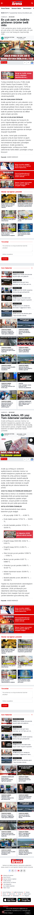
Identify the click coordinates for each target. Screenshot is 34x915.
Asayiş (21, 383)
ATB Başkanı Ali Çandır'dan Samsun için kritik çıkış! (8, 386)
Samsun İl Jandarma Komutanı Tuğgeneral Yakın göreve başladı (22, 307)
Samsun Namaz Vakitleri (9, 879)
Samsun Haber (16, 8)
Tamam (27, 913)
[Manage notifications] (3, 912)
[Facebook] (9, 870)
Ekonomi (11, 17)
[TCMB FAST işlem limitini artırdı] (25, 214)
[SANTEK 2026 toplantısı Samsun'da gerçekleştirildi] (8, 788)
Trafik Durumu (7, 880)
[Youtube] (18, 870)
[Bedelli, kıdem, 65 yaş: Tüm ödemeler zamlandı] (17, 447)
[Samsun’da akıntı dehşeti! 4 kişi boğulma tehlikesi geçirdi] (25, 359)
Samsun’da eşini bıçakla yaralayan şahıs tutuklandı (17, 13)
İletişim (28, 892)
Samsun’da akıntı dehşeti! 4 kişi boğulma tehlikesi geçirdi (25, 368)
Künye (4, 894)
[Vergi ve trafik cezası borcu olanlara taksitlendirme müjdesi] (8, 227)
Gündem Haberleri (18, 272)
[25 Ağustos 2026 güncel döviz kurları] (8, 214)
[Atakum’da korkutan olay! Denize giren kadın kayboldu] (8, 341)
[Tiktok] (21, 870)
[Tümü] (32, 268)
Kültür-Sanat (27, 894)
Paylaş (5, 62)
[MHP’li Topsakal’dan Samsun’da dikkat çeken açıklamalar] (25, 341)
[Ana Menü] (2, 3)
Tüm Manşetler (7, 884)
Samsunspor (27, 8)
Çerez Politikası (7, 892)
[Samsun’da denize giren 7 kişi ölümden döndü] (25, 323)
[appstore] (10, 900)
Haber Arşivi (6, 887)
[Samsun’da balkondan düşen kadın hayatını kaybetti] (25, 788)
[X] (12, 870)
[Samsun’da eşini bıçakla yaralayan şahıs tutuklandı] (8, 359)
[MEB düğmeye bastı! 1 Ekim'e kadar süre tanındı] (25, 395)
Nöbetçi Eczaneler (8, 875)
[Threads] (24, 870)
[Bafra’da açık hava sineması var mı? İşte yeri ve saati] (25, 770)
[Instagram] (15, 870)
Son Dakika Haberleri (9, 886)
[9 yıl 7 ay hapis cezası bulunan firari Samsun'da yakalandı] (25, 377)
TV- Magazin (25, 895)
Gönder (4, 259)
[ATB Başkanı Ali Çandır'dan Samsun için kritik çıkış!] (8, 377)
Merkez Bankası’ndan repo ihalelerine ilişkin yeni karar (24, 234)
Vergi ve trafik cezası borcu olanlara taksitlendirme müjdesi (8, 234)
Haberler (4, 17)
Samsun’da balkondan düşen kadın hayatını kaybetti (22, 299)
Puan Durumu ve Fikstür (9, 882)
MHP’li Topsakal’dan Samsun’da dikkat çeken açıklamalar (24, 350)
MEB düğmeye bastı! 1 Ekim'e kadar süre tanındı (25, 404)
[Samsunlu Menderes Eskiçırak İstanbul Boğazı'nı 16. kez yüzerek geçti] (8, 395)
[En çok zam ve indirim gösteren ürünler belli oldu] (17, 50)
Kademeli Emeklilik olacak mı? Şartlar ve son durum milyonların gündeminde (25, 205)
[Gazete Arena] (16, 3)
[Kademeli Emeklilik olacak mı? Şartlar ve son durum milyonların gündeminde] (25, 198)
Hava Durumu (6, 877)
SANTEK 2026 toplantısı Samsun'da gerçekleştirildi (22, 291)
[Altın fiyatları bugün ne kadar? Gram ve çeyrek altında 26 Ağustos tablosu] (8, 198)
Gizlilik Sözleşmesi (18, 892)
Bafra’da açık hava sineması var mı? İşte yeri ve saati (22, 283)
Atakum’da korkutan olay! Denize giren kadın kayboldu (8, 350)
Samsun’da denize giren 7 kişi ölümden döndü (22, 314)
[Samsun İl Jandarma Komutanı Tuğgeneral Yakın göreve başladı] (8, 323)
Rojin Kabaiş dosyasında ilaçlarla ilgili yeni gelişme (22, 275)
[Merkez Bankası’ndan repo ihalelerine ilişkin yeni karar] (25, 227)
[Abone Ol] (32, 62)
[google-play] (24, 900)
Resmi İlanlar (5, 8)
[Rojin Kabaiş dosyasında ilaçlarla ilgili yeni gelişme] (8, 770)
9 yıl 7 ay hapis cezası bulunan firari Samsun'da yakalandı (25, 386)
